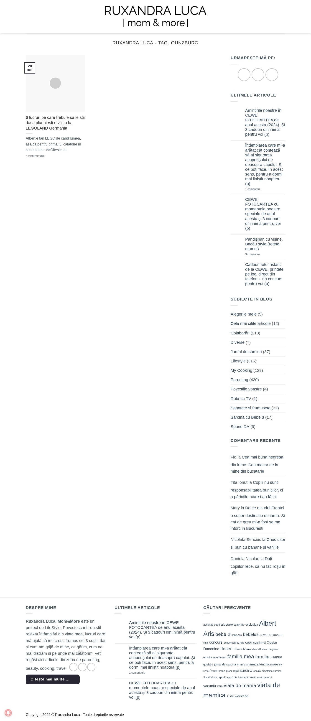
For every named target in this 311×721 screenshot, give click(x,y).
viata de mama (240, 685)
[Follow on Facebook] (244, 75)
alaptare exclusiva (246, 624)
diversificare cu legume (265, 649)
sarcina (246, 670)
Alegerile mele (244, 314)
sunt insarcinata (261, 677)
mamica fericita (257, 664)
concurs (216, 642)
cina (205, 642)
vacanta (209, 686)
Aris (208, 633)
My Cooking (241, 370)
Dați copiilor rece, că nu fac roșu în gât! (258, 565)
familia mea (240, 657)
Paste (213, 671)
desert (226, 648)
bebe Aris (237, 635)
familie (262, 656)
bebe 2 (222, 634)
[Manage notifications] (8, 712)
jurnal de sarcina (225, 664)
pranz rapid (232, 671)
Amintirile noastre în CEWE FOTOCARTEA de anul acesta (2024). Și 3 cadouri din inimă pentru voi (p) (265, 122)
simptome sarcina (271, 671)
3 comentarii (260, 254)
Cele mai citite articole (251, 323)
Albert (267, 623)
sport (222, 677)
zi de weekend (237, 696)
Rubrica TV (241, 398)
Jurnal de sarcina (246, 351)
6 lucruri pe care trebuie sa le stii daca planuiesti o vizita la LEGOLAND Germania (55, 122)
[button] (29, 17)
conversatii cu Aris (234, 642)
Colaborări (240, 333)
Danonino (211, 649)
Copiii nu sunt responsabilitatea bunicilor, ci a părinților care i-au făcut (257, 489)
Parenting (239, 380)
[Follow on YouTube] (271, 75)
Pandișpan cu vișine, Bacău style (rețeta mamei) (264, 244)
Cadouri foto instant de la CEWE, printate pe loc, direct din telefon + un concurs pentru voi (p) (264, 274)
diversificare (242, 649)
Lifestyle (238, 361)
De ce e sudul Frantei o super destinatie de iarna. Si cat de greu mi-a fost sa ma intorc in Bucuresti (258, 518)
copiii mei (259, 642)
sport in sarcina (237, 677)
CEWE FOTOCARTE (271, 635)
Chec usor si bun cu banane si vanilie (258, 544)
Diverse (238, 342)
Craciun (272, 642)
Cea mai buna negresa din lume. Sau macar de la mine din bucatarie (257, 464)
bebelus (251, 634)
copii (248, 642)
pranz (222, 671)
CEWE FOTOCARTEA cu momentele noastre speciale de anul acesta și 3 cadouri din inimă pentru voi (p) (263, 214)
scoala (257, 671)
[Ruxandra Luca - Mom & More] (155, 16)
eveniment (219, 657)
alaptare (227, 624)
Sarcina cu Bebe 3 (247, 417)
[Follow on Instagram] (258, 75)
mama (241, 664)
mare (274, 664)
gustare (208, 664)
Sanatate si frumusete (250, 408)
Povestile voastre (246, 389)
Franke (276, 657)
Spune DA (240, 426)
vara (220, 686)
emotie (207, 657)
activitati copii (211, 624)
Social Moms (210, 677)
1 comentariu (261, 189)
